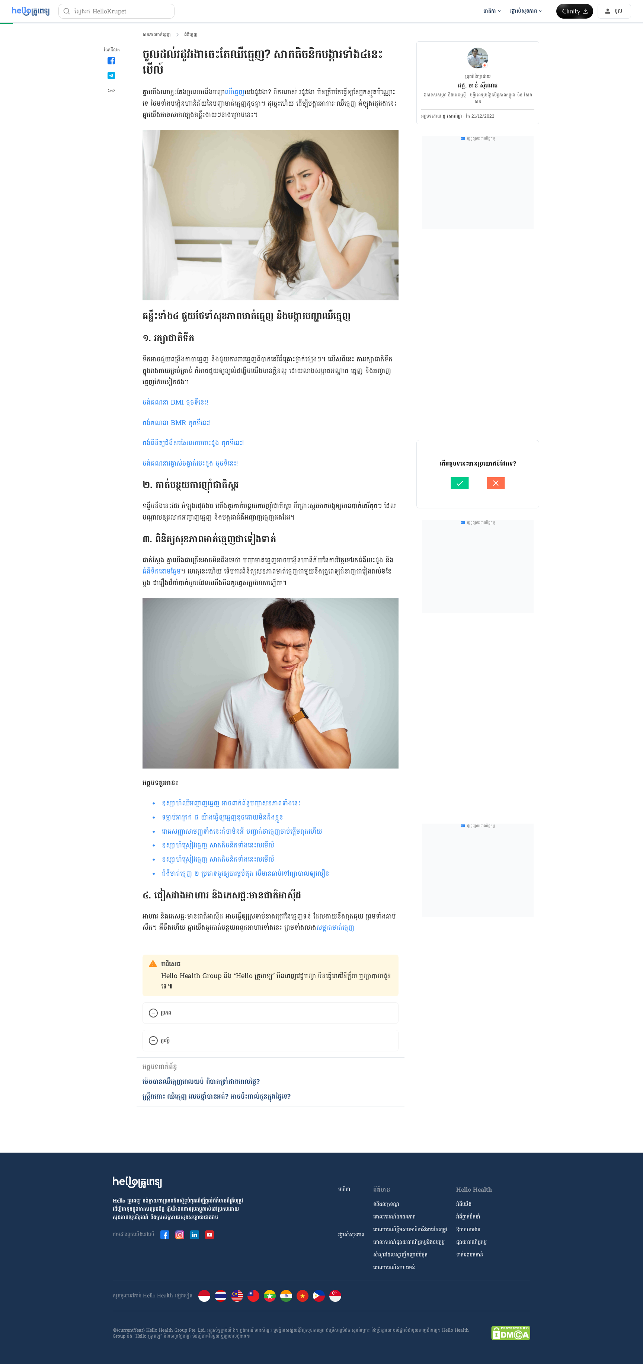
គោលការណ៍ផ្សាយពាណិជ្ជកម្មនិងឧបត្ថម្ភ (409, 1242)
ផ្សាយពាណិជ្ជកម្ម (471, 1242)
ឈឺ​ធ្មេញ (234, 92)
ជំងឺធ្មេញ (191, 34)
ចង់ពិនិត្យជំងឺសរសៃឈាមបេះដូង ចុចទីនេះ (192, 443)
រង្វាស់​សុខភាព (351, 1234)
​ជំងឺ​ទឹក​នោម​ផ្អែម (162, 571)
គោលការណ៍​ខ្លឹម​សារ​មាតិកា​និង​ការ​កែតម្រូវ (410, 1229)
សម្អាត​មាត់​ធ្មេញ (335, 927)
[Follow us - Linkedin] (194, 1234)
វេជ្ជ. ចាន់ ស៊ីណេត (478, 85)
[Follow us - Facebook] (164, 1234)
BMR (179, 423)
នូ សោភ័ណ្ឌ (452, 116)
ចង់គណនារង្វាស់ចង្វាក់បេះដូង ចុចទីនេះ (189, 463)
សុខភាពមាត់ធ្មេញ (157, 34)
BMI (178, 402)
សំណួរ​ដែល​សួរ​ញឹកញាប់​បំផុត (400, 1254)
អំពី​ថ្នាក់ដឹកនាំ (468, 1216)
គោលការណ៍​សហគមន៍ (394, 1267)
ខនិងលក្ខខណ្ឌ (386, 1204)
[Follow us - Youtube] (209, 1234)
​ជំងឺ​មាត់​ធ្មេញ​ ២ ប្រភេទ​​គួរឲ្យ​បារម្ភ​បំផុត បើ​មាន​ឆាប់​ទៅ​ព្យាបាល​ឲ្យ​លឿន (245, 874)
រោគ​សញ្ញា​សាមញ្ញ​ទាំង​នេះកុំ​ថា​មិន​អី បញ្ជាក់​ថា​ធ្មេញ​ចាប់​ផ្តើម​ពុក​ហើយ (242, 831)
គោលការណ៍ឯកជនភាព (394, 1216)
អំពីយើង (463, 1204)
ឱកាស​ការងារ (468, 1229)
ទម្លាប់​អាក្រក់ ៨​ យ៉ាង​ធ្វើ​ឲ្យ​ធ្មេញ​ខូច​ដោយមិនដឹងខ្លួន (222, 817)
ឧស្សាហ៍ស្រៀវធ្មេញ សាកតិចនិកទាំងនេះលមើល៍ (218, 845)
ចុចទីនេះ (196, 402)
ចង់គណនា (157, 402)
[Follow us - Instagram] (179, 1234)
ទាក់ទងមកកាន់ (469, 1254)
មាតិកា (344, 1189)
